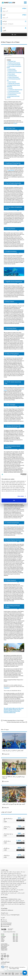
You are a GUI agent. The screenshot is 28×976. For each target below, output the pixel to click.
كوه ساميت (23, 879)
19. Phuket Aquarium (12, 94)
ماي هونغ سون (3, 886)
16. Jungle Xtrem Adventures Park (14, 89)
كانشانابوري (14, 878)
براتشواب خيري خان (16, 871)
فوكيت (10, 878)
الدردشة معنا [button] (4, 921)
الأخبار (13, 900)
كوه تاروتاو (10, 879)
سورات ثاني (15, 876)
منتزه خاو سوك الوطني (5, 892)
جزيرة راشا (19, 873)
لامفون (16, 884)
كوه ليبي (6, 883)
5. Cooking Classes (11, 69)
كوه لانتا (17, 881)
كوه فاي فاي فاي (4, 881)
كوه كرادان (10, 881)
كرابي (18, 878)
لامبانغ (13, 884)
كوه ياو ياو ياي (8, 884)
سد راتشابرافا (9, 876)
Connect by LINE (6, 926)
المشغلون (17, 900)
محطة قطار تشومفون (5, 888)
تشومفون (5, 873)
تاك (21, 871)
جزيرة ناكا (14, 875)
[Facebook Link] (2, 956)
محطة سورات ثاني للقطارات (12, 886)
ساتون (5, 876)
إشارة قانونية (15, 902)
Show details (21, 496)
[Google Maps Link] (2, 959)
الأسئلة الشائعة (4, 902)
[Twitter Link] (5, 956)
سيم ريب (23, 876)
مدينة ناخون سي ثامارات (5, 889)
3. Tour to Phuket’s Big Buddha (13, 64)
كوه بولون (6, 879)
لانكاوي (19, 884)
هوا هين (6, 894)
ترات (24, 871)
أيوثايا (5, 871)
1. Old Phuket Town (11, 61)
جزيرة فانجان (9, 875)
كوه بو (2, 879)
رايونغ (2, 876)
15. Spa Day (10, 88)
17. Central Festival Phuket (13, 91)
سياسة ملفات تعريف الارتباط (13, 904)
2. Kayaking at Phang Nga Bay (13, 62)
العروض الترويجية (4, 900)
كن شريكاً (8, 914)
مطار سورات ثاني (19, 889)
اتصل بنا (2, 905)
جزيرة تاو (14, 873)
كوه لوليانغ (22, 881)
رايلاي (25, 875)
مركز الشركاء (3, 914)
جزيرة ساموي (3, 875)
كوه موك (14, 883)
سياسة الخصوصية (4, 904)
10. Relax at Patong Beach (13, 77)
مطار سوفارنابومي (4, 891)
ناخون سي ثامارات (20, 892)
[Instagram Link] (8, 956)
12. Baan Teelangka (11, 81)
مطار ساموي (13, 889)
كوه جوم (19, 879)
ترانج (2, 873)
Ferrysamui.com (4, 910)
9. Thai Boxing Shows (12, 75)
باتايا (7, 871)
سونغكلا (19, 876)
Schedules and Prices (13, 899)
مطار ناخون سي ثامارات (13, 891)
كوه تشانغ (15, 879)
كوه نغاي (24, 883)
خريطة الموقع (22, 904)
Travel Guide (9, 902)
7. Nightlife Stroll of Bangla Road (14, 72)
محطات (19, 899)
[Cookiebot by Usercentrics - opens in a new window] (20, 474)
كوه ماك (10, 883)
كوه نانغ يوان (19, 883)
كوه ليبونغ (3, 883)
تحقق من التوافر (20, 820)
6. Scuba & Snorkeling (12, 70)
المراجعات (22, 900)
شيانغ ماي (3, 878)
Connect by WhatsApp (6, 924)
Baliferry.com (10, 910)
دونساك (21, 875)
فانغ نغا (6, 878)
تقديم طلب (4, 919)
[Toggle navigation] (26, 2)
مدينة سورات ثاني (13, 888)
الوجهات (6, 899)
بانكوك (10, 871)
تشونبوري (10, 873)
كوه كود (14, 881)
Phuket (15, 123)
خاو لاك (18, 875)
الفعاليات (9, 900)
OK (14, 500)
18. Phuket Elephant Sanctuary (14, 92)
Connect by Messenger (7, 923)
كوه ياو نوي (3, 884)
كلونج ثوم (22, 878)
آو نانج (2, 871)
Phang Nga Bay (11, 170)
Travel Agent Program (15, 914)
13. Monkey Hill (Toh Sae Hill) (13, 83)
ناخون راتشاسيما (13, 892)
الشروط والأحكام (21, 902)
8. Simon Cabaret (11, 74)
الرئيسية (2, 899)
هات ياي (2, 894)
